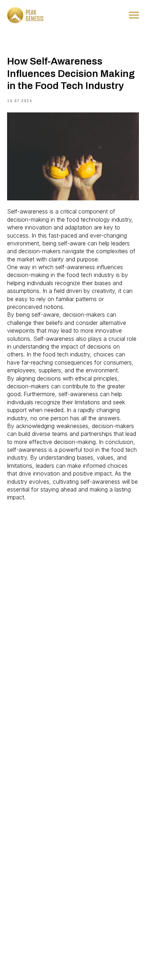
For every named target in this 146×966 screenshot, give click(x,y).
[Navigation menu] (134, 15)
